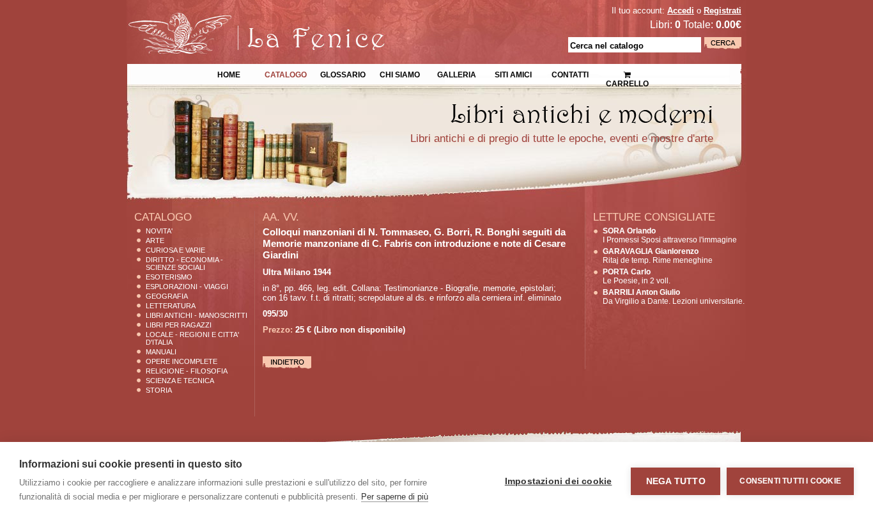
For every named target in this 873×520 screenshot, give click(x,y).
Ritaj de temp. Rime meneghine (658, 256)
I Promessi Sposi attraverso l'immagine (670, 235)
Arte (155, 240)
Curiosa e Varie (175, 250)
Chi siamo (400, 73)
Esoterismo (169, 277)
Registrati (722, 10)
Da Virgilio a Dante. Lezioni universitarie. (674, 297)
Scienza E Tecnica (180, 380)
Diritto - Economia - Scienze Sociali (184, 263)
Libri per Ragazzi (179, 325)
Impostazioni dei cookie (558, 481)
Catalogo (286, 73)
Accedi (680, 10)
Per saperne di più (394, 496)
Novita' (159, 231)
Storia (159, 390)
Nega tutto (676, 481)
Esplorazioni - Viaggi (187, 286)
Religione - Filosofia (187, 371)
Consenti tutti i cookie (790, 481)
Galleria (456, 73)
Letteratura (171, 306)
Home (228, 73)
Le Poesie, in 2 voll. (636, 276)
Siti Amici (513, 73)
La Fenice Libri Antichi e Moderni (238, 19)
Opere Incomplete (181, 361)
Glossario (343, 73)
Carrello (627, 70)
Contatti (570, 73)
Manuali (161, 352)
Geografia (167, 296)
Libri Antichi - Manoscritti (196, 315)
